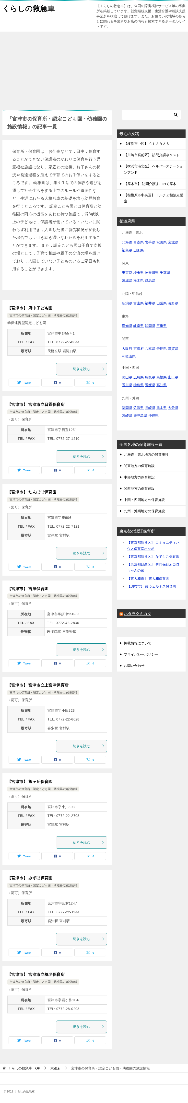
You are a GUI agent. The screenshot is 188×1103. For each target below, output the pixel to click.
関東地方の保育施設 (139, 466)
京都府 (138, 348)
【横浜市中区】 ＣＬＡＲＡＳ (146, 144)
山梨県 (161, 303)
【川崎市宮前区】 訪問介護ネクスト (152, 155)
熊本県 (161, 408)
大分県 (173, 408)
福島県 (127, 250)
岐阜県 (138, 326)
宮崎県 (127, 416)
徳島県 (138, 385)
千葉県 (165, 273)
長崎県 (150, 408)
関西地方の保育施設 (139, 488)
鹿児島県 (140, 416)
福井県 (150, 303)
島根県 (161, 377)
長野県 (173, 303)
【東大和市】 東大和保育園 (148, 579)
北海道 (127, 242)
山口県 (173, 377)
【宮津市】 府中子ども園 (30, 308)
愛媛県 (150, 385)
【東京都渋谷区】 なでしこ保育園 (153, 556)
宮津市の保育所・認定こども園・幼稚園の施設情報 (43, 315)
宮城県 (173, 242)
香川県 (127, 385)
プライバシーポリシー (141, 654)
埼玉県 (138, 273)
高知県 (161, 385)
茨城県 (127, 280)
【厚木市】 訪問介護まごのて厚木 (150, 184)
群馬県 (150, 280)
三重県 (161, 326)
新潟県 (127, 303)
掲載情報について (137, 643)
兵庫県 (150, 348)
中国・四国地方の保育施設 (144, 500)
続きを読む (81, 369)
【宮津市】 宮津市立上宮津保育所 (38, 685)
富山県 (138, 303)
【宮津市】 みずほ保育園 (30, 878)
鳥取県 (150, 377)
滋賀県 (173, 348)
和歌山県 (129, 356)
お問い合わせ (134, 666)
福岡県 (127, 408)
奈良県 (161, 348)
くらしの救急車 (28, 8)
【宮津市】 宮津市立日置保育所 (36, 404)
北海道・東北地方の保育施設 (146, 454)
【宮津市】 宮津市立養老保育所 (36, 974)
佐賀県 (138, 408)
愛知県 (127, 326)
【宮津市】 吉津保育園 (27, 589)
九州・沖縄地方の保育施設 (144, 511)
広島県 (138, 377)
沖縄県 (153, 416)
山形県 (138, 250)
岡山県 (127, 377)
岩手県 (150, 242)
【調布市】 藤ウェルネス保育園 (151, 586)
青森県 (138, 242)
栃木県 (138, 280)
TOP (24, 1068)
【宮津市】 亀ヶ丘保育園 (30, 781)
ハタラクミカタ (137, 614)
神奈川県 (152, 273)
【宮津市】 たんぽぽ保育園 (32, 492)
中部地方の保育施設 (139, 477)
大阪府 (127, 348)
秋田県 (161, 242)
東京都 (127, 273)
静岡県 (150, 326)
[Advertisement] (94, 68)
